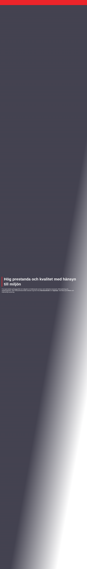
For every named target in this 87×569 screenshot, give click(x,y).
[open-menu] (84, 2)
